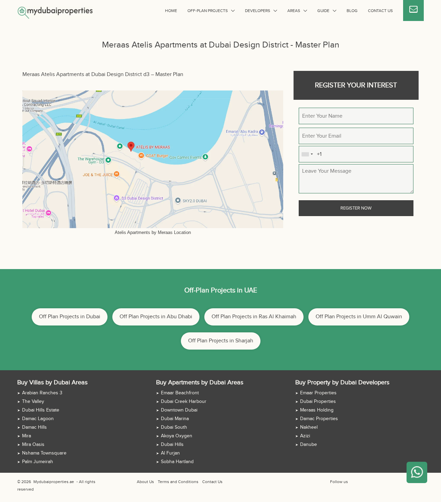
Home (171, 10)
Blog (352, 10)
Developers (257, 10)
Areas (293, 10)
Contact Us (380, 10)
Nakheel (309, 427)
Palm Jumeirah (37, 461)
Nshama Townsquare (44, 453)
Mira (26, 436)
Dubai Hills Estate (40, 410)
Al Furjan (170, 453)
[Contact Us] (413, 10)
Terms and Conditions (178, 481)
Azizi (305, 436)
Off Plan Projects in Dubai (69, 316)
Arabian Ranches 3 (42, 393)
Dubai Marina (175, 418)
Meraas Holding (317, 410)
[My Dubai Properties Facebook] (352, 481)
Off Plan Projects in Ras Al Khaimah (254, 316)
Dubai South (174, 427)
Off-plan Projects (207, 10)
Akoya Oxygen (176, 436)
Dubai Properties (318, 401)
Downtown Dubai (179, 410)
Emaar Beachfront (180, 393)
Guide (323, 10)
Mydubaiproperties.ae (53, 481)
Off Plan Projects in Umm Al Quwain (359, 316)
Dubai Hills (172, 444)
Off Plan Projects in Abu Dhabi (156, 316)
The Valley (33, 401)
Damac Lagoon (38, 418)
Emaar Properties (318, 393)
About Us (145, 481)
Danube (308, 444)
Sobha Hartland (177, 461)
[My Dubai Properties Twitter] (360, 481)
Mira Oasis (33, 444)
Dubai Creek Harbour (183, 401)
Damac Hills (34, 427)
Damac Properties (319, 418)
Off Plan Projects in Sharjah (220, 341)
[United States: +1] (307, 154)
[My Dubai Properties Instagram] (368, 481)
